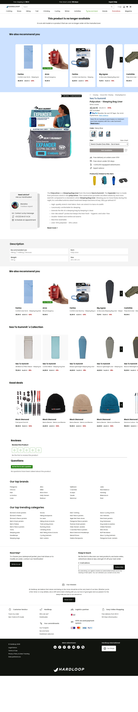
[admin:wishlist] (126, 150)
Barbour (43, 498)
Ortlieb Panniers (105, 527)
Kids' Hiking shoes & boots (49, 532)
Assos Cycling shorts (107, 513)
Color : (96, 128)
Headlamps (14, 535)
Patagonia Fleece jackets (78, 521)
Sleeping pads (15, 532)
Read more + (95, 123)
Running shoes (45, 527)
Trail (36, 11)
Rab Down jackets (106, 518)
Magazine (128, 11)
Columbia (73, 490)
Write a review (94, 104)
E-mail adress (84, 563)
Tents (12, 529)
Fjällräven (73, 487)
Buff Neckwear (105, 532)
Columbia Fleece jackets (78, 529)
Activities (77, 11)
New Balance (104, 490)
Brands (104, 11)
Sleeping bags (15, 538)
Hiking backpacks (46, 515)
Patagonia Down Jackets (108, 538)
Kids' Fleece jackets (76, 515)
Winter (67, 11)
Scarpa (72, 492)
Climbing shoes (45, 529)
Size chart (124, 140)
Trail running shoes (46, 524)
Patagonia (13, 487)
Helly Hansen (44, 495)
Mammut (73, 498)
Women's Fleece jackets (18, 518)
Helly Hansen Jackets (77, 527)
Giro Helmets (104, 515)
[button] (50, 131)
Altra (41, 487)
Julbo (102, 487)
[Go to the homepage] (91, 95)
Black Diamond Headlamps (79, 532)
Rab (11, 492)
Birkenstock (104, 495)
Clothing (9, 11)
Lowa (11, 498)
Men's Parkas (14, 524)
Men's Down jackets (17, 521)
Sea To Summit (98, 98)
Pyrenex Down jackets (77, 524)
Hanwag (103, 492)
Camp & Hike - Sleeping (106, 94)
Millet (42, 490)
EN (118, 7)
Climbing (46, 11)
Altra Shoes (104, 529)
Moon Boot (44, 492)
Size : (92, 140)
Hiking (28, 11)
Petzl (101, 498)
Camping (95, 94)
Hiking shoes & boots (47, 521)
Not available (106, 150)
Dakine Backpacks (76, 538)
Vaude (72, 495)
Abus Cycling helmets (107, 535)
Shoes (19, 11)
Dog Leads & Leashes (107, 524)
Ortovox (12, 490)
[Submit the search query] (112, 7)
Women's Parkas (15, 515)
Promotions (116, 11)
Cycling (57, 11)
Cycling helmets (45, 535)
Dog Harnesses (105, 521)
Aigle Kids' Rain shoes (77, 518)
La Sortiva (13, 495)
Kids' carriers (44, 538)
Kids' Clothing (74, 513)
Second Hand (93, 11)
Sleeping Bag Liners (120, 94)
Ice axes (43, 518)
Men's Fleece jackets (17, 527)
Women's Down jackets (18, 513)
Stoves (42, 513)
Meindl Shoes (74, 535)
